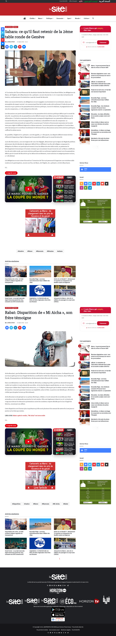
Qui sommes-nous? (54, 630)
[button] (28, 189)
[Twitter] (11, 47)
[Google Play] (66, 585)
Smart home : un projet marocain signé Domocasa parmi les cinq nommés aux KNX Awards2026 (15, 299)
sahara (60, 251)
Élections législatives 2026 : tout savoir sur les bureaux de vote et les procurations (100, 75)
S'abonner (103, 42)
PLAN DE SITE (76, 630)
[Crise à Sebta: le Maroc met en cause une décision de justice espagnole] (85, 124)
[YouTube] (59, 585)
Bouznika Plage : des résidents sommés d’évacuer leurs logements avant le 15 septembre (101, 108)
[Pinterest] (20, 47)
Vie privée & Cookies (42, 630)
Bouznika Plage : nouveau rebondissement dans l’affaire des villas (39, 280)
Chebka (32, 18)
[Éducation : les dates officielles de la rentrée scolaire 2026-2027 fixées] (85, 116)
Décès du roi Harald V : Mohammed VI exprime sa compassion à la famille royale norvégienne (64, 280)
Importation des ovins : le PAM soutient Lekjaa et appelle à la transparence (14, 280)
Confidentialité (100, 46)
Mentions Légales (66, 630)
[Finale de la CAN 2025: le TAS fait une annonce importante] (85, 92)
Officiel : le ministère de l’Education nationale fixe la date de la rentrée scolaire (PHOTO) (100, 83)
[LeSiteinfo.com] (58, 9)
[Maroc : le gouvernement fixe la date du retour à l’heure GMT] (85, 68)
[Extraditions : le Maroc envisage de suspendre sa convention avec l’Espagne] (85, 132)
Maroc (40, 18)
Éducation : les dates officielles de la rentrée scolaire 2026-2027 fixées (100, 116)
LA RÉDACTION (10, 42)
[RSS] (48, 585)
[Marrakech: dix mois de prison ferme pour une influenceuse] (85, 140)
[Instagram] (63, 585)
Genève (21, 251)
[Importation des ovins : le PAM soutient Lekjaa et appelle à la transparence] (16, 271)
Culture (86, 18)
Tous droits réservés (77, 627)
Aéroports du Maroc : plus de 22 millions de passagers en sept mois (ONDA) (64, 299)
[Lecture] (28, 189)
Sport (69, 18)
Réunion (51, 251)
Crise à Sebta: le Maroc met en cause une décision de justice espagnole (100, 124)
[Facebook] (7, 47)
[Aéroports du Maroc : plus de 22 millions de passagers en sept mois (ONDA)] (65, 290)
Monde (77, 18)
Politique (49, 18)
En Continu (9, 27)
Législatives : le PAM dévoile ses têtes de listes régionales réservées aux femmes (39, 299)
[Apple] (61, 585)
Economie (60, 18)
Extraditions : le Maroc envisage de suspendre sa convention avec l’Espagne (101, 132)
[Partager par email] (3, 47)
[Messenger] (24, 47)
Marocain (40, 251)
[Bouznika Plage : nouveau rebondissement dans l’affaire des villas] (40, 271)
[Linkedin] (15, 47)
